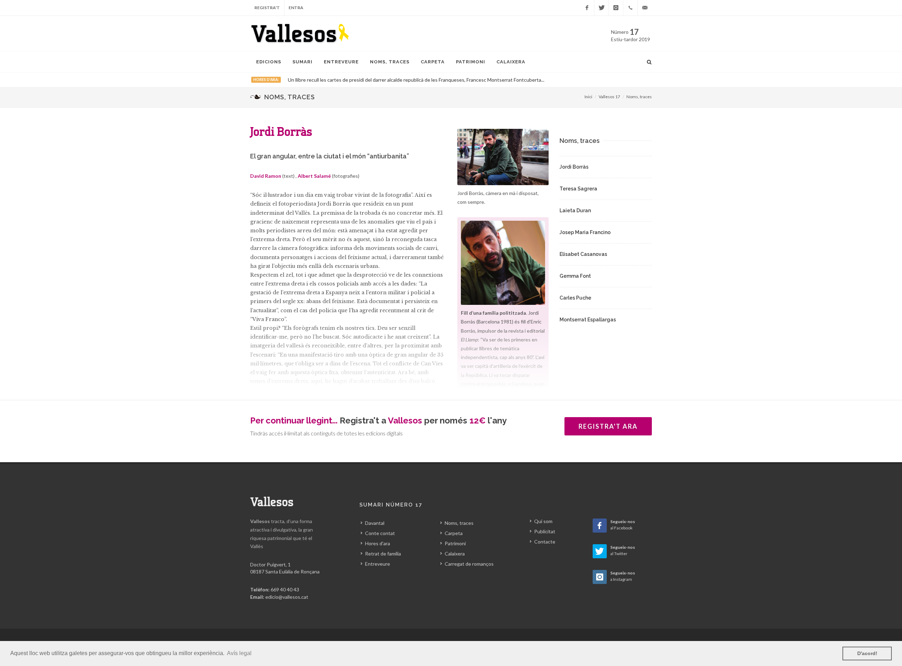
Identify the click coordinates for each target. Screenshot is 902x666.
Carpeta (454, 533)
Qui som (543, 521)
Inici (588, 96)
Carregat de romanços (469, 564)
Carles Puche (575, 298)
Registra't (267, 7)
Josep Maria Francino (585, 232)
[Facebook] (587, 7)
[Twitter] (601, 7)
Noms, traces (639, 96)
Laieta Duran (575, 210)
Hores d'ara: (266, 79)
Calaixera (455, 554)
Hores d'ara (377, 543)
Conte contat (380, 533)
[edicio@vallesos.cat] (645, 7)
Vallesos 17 (609, 96)
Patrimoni (455, 543)
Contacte (544, 542)
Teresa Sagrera (578, 188)
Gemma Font (575, 276)
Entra (296, 7)
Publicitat (544, 531)
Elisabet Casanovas (583, 254)
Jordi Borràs (574, 167)
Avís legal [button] (239, 653)
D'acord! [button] (867, 653)
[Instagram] (616, 7)
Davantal (374, 523)
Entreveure (377, 564)
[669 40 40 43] (630, 7)
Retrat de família (383, 554)
